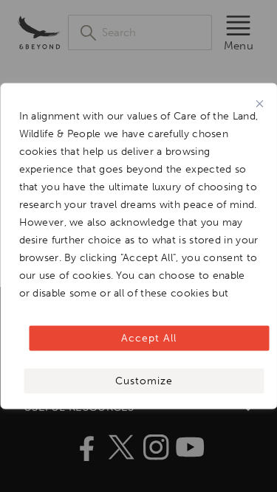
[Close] (259, 103)
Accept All (149, 338)
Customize (144, 381)
